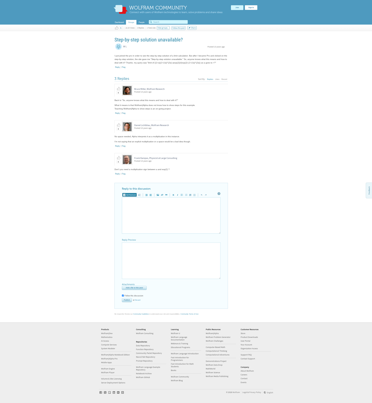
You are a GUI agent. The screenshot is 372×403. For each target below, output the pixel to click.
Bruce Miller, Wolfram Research (149, 88)
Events (243, 382)
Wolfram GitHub (143, 377)
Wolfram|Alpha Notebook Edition (115, 354)
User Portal (245, 341)
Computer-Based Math (215, 347)
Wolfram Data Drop (214, 365)
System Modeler (108, 348)
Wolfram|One (106, 333)
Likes (217, 79)
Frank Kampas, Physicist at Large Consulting (155, 158)
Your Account (246, 344)
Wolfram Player (108, 372)
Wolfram (236, 392)
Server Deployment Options (113, 382)
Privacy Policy (255, 392)
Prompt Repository (144, 360)
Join (237, 8)
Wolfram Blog (177, 380)
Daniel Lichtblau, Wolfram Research (151, 125)
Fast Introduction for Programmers (180, 358)
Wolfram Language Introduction (185, 353)
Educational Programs (180, 347)
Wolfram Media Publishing (217, 376)
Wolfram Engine (108, 368)
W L (125, 46)
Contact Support (248, 358)
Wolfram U (175, 333)
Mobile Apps (106, 362)
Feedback (369, 190)
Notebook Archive (144, 373)
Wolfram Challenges (214, 341)
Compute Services (109, 344)
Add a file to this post (134, 288)
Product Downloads (249, 337)
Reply (117, 67)
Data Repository (143, 345)
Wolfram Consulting (144, 333)
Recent (224, 79)
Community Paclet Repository (149, 353)
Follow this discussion (134, 296)
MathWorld (210, 368)
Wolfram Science (213, 372)
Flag (123, 67)
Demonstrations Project (216, 361)
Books (173, 370)
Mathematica (106, 337)
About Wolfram (247, 371)
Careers (244, 374)
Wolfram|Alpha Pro (109, 358)
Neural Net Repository (145, 357)
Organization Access (249, 348)
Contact (244, 378)
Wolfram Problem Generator (218, 337)
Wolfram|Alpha (212, 333)
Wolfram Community (180, 376)
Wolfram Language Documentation (179, 338)
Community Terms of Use (189, 314)
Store (243, 333)
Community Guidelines (141, 314)
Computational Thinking (216, 351)
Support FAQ (246, 354)
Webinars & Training (179, 343)
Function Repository (145, 349)
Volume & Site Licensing (111, 378)
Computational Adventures (217, 354)
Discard (137, 300)
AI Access (105, 341)
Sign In (251, 8)
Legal (244, 392)
